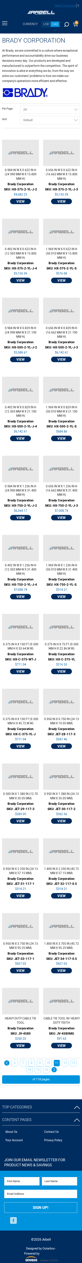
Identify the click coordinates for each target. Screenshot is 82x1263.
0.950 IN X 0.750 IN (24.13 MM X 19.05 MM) (61, 721)
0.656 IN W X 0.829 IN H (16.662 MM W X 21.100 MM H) (61, 332)
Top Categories (17, 1107)
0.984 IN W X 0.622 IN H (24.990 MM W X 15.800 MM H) (20, 174)
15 (38, 1069)
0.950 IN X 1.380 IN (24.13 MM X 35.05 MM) (61, 796)
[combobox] (50, 109)
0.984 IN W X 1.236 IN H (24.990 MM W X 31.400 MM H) (20, 490)
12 (65, 1063)
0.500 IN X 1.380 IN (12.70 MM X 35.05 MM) (20, 796)
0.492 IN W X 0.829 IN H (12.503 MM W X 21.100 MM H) (20, 411)
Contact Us (51, 1132)
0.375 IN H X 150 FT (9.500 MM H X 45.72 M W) (20, 721)
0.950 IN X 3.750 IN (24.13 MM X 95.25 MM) (20, 946)
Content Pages (17, 1119)
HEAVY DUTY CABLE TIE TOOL (20, 1021)
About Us (11, 1132)
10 (48, 1063)
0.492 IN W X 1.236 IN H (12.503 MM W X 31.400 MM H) (20, 569)
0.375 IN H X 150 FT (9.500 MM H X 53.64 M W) (20, 646)
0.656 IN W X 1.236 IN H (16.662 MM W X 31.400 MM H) (61, 490)
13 (73, 1063)
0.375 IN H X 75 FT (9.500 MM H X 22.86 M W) (61, 646)
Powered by (32, 1256)
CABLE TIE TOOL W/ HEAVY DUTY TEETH (62, 1021)
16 (46, 1069)
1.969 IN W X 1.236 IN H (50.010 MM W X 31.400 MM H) (61, 569)
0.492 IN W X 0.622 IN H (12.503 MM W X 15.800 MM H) (20, 253)
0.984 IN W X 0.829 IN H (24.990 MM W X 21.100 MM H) (20, 332)
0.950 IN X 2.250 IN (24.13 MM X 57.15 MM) (20, 871)
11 (56, 1063)
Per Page (7, 109)
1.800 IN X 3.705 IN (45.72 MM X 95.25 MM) (61, 946)
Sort (4, 119)
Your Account (14, 1140)
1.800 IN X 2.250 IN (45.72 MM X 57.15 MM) (61, 871)
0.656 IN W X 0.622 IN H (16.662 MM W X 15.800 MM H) (61, 174)
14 (29, 1069)
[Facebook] (13, 1220)
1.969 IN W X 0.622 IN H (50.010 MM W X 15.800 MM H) (61, 253)
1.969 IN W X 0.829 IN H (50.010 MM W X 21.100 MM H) (61, 411)
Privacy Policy (53, 1140)
